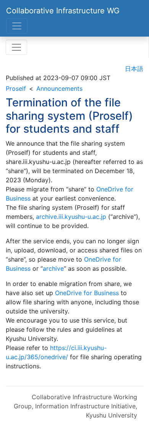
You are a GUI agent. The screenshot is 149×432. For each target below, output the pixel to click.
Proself (16, 88)
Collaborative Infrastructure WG (63, 10)
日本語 (134, 68)
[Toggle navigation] (17, 26)
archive (53, 268)
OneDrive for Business (87, 293)
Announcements (59, 88)
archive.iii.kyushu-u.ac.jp (71, 216)
